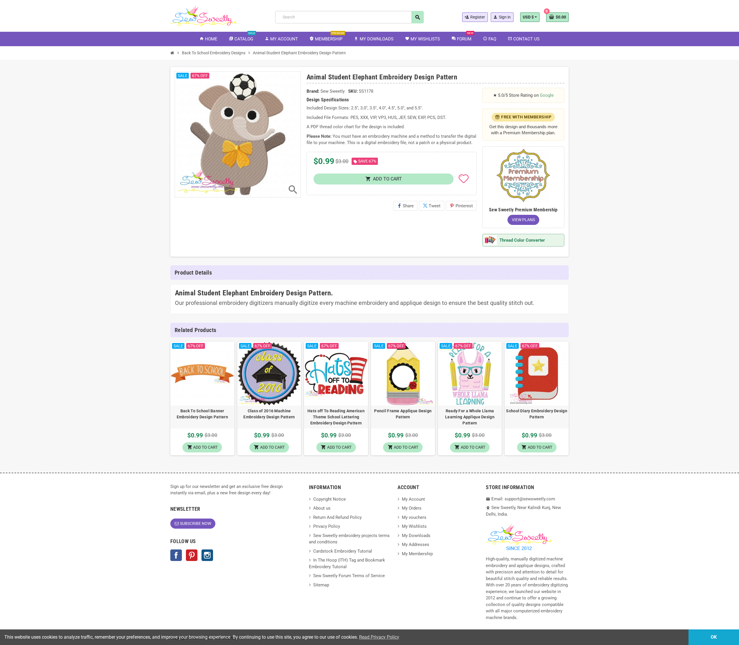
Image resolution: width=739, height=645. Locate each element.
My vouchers (414, 517)
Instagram (207, 555)
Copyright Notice (329, 499)
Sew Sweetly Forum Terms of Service (349, 575)
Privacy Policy (326, 526)
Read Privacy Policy (379, 637)
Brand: (313, 91)
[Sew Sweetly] (203, 15)
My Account (413, 499)
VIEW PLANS (523, 219)
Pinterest (461, 205)
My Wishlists (414, 526)
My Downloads (416, 535)
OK (714, 637)
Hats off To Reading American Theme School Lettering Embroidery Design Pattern (336, 417)
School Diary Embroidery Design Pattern (536, 414)
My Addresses (415, 544)
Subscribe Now (195, 523)
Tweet (432, 205)
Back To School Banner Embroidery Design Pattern (202, 414)
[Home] (172, 52)
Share (405, 205)
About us (322, 508)
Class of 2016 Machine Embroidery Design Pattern (269, 414)
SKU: (353, 91)
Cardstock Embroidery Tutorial (342, 551)
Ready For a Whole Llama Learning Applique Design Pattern (469, 417)
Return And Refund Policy (337, 517)
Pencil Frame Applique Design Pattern (403, 414)
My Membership (417, 553)
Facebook (176, 555)
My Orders (411, 508)
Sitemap (321, 585)
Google (547, 95)
